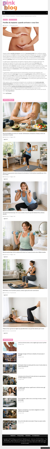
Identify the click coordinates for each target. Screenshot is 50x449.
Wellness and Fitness (13, 19)
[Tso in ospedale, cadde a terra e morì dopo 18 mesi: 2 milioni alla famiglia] (10, 402)
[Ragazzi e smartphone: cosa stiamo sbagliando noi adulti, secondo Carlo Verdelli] (10, 413)
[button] (46, 12)
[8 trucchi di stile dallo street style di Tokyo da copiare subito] (10, 425)
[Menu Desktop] (4, 13)
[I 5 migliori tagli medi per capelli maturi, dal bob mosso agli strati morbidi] (10, 391)
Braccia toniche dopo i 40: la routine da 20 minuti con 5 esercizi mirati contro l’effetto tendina (24, 252)
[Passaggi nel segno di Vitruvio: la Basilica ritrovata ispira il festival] (10, 357)
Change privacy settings (45, 447)
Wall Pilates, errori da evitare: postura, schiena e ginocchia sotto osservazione (21, 290)
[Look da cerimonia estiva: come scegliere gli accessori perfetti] (10, 346)
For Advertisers (35, 435)
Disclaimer (28, 435)
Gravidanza (5, 19)
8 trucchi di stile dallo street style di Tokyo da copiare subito (32, 421)
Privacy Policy (20, 435)
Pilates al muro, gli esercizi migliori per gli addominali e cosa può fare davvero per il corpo (23, 328)
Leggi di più (6, 139)
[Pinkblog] (10, 5)
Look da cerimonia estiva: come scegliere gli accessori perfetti (32, 342)
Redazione (13, 435)
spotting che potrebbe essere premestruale (22, 86)
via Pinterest (8, 93)
